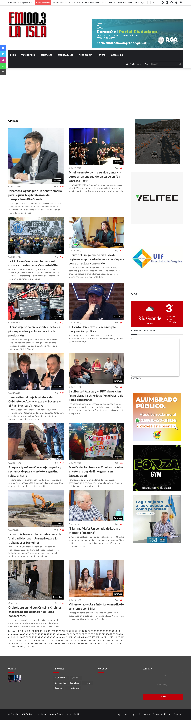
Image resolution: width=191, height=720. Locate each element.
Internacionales (72, 688)
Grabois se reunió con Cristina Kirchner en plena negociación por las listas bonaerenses (34, 612)
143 (108, 640)
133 (70, 640)
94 (45, 637)
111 (104, 637)
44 (15, 634)
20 (60, 631)
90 (33, 637)
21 (63, 631)
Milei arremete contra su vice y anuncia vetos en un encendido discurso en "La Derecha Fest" (95, 176)
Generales (46, 55)
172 (105, 643)
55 (48, 634)
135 (78, 640)
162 (67, 643)
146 (120, 640)
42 (9, 634)
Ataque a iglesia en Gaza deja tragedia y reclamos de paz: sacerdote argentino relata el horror (34, 471)
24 (71, 631)
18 (54, 631)
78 (114, 634)
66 (80, 634)
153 (32, 643)
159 (55, 643)
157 (48, 643)
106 (86, 637)
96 (51, 637)
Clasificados (165, 714)
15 (46, 631)
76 (108, 634)
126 (43, 640)
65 (77, 634)
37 (110, 631)
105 (82, 637)
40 (118, 631)
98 (56, 637)
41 (121, 631)
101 (66, 637)
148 (13, 643)
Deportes (58, 688)
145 (116, 640)
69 (89, 634)
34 (101, 631)
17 (52, 631)
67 (83, 634)
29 (86, 631)
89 (30, 637)
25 (74, 631)
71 (95, 634)
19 (57, 631)
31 (92, 631)
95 (48, 637)
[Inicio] (27, 25)
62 (68, 634)
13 (41, 631)
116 (122, 637)
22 (65, 631)
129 (55, 640)
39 (115, 631)
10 (33, 631)
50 (33, 634)
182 (28, 646)
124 (35, 640)
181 (24, 646)
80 (119, 634)
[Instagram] (3, 60)
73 (100, 634)
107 (89, 637)
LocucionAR (74, 714)
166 (82, 643)
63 (71, 634)
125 (39, 640)
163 (71, 643)
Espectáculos (65, 55)
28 (83, 631)
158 (52, 643)
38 (112, 631)
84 (15, 637)
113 (111, 637)
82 (9, 637)
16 (49, 631)
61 (65, 634)
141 (100, 640)
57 (54, 634)
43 (12, 634)
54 (45, 634)
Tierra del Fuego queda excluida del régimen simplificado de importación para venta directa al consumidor (96, 259)
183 (32, 646)
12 (38, 631)
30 (89, 631)
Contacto (147, 668)
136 (81, 640)
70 (92, 634)
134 (74, 640)
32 (95, 631)
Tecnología (85, 55)
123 (31, 640)
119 (16, 640)
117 (9, 640)
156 (44, 643)
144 (112, 640)
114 (115, 637)
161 (63, 643)
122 (28, 640)
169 (94, 643)
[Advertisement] (95, 94)
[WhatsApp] (3, 66)
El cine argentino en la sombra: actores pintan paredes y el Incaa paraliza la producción (34, 331)
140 (97, 640)
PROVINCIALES (28, 55)
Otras (102, 55)
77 (111, 634)
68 (86, 634)
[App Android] (3, 72)
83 (12, 637)
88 (27, 637)
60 (62, 634)
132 (66, 640)
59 (59, 634)
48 (27, 634)
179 (17, 646)
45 (18, 634)
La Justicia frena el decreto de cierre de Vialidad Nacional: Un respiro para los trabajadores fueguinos (34, 538)
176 (119, 643)
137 (85, 640)
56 (51, 634)
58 (56, 634)
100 (63, 637)
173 (108, 643)
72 (97, 634)
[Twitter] (3, 54)
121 (24, 640)
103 (74, 637)
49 (30, 634)
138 (89, 640)
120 (20, 640)
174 (112, 643)
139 (93, 640)
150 (21, 643)
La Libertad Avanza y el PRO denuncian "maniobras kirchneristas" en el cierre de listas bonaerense (96, 395)
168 (90, 643)
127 (47, 640)
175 (116, 643)
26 (77, 631)
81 (122, 634)
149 (17, 643)
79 (117, 634)
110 (101, 637)
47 (24, 634)
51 (36, 634)
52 (39, 634)
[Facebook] (3, 48)
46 (21, 634)
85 (18, 637)
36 (107, 631)
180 (21, 646)
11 (36, 631)
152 (28, 643)
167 (86, 643)
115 (118, 637)
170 (98, 643)
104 (78, 637)
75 (105, 634)
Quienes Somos (151, 714)
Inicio (13, 55)
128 (51, 640)
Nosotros (102, 668)
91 (36, 637)
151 (25, 643)
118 (13, 640)
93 (42, 637)
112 (108, 637)
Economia (87, 683)
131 (62, 640)
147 (9, 643)
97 (54, 637)
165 (78, 643)
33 (98, 631)
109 (97, 637)
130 (58, 640)
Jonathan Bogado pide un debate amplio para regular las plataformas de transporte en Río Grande (35, 195)
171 (101, 643)
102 (70, 637)
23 (68, 631)
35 (104, 631)
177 (9, 646)
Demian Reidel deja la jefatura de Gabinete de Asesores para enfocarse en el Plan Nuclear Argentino (35, 401)
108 (93, 637)
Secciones (117, 55)
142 (104, 640)
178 (13, 646)
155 (40, 643)
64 (74, 634)
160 (59, 643)
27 (80, 631)
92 (39, 637)
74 (103, 634)
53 (42, 634)
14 (44, 631)
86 (21, 637)
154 (36, 643)
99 (59, 637)
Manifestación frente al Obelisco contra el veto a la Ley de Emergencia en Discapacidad (96, 471)
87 (24, 637)
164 (75, 643)
